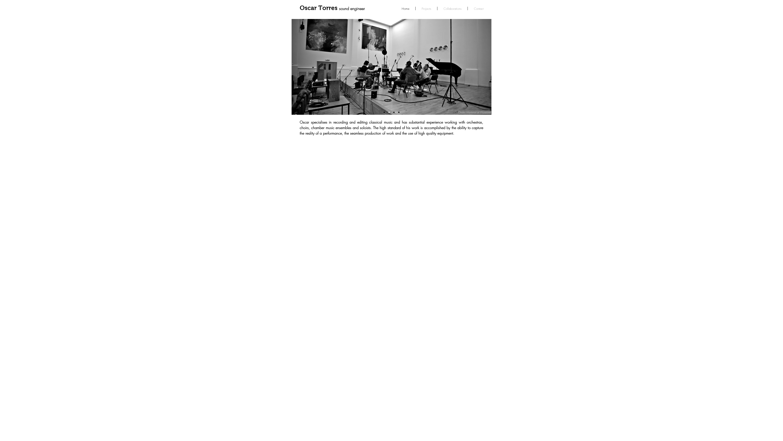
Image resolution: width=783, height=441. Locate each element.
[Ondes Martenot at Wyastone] (389, 112)
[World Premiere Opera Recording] (394, 112)
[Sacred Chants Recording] (398, 112)
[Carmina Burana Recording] (384, 112)
